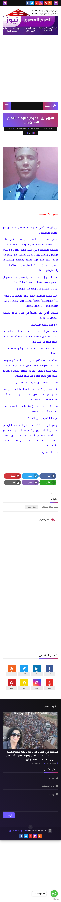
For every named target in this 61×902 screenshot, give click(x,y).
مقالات (10, 128)
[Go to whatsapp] (54, 893)
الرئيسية (48, 106)
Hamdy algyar (51, 763)
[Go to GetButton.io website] (54, 899)
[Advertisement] (30, 68)
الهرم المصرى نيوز (17, 830)
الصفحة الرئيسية (22, 128)
